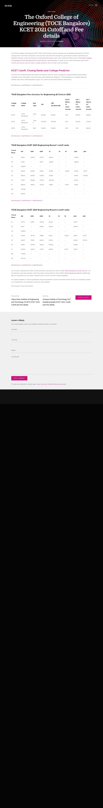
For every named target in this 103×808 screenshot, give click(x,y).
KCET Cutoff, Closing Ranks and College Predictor (40, 70)
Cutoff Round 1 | (26, 85)
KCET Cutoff (51, 11)
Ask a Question (63, 275)
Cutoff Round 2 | (37, 85)
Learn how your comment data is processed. (51, 384)
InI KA (8, 5)
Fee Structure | (16, 85)
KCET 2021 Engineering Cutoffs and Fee (74, 271)
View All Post (83, 297)
